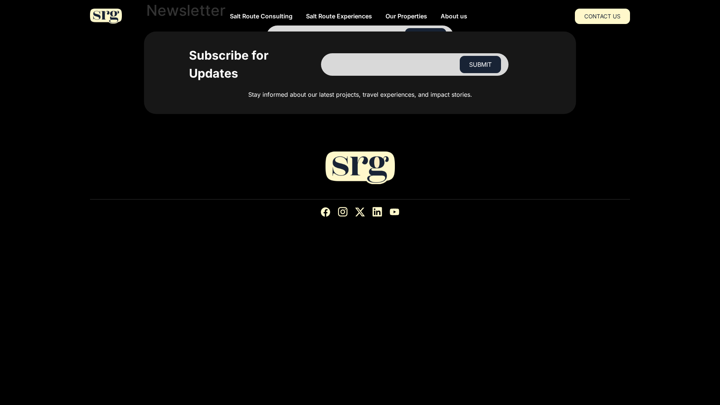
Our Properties (406, 16)
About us (454, 16)
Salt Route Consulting (261, 16)
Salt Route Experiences (339, 16)
